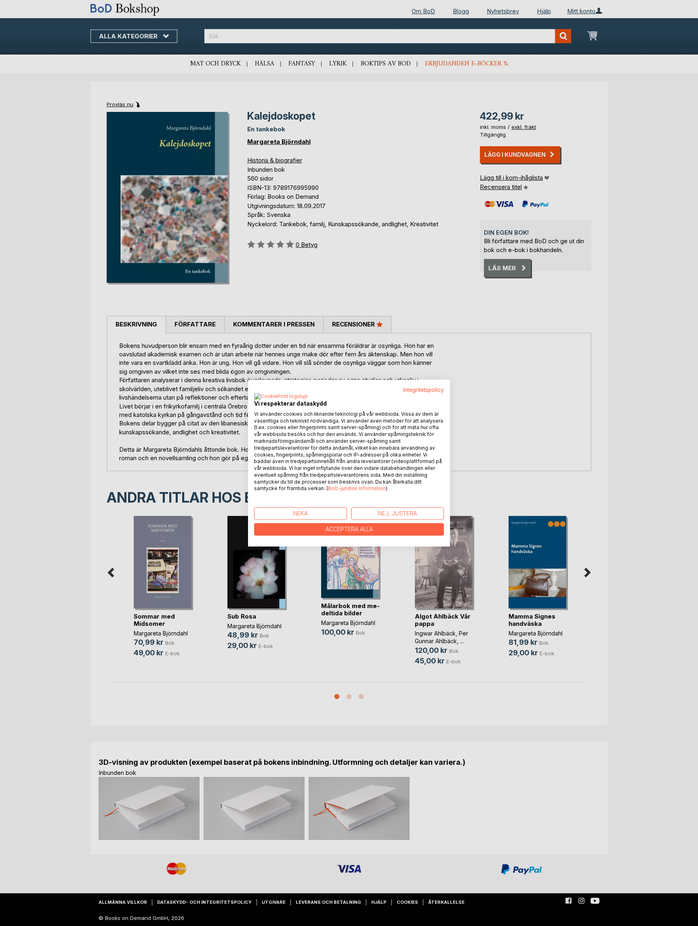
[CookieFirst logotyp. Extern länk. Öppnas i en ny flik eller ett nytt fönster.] (281, 396)
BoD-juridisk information (357, 488)
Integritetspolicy (423, 390)
